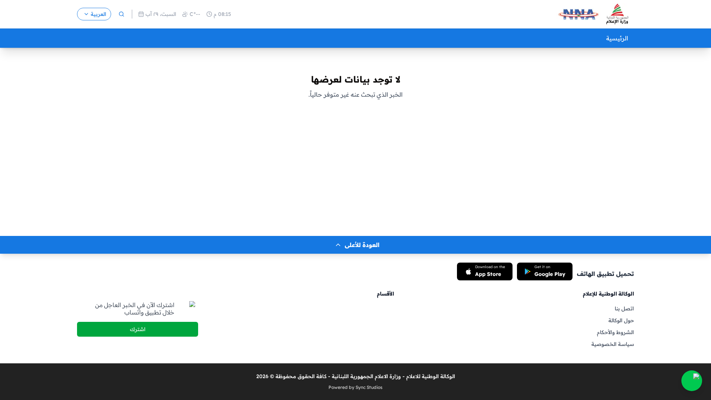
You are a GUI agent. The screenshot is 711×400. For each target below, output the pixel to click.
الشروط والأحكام (615, 332)
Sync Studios (369, 387)
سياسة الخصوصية (612, 344)
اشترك (138, 329)
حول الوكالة (621, 320)
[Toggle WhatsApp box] (691, 380)
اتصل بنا (624, 308)
